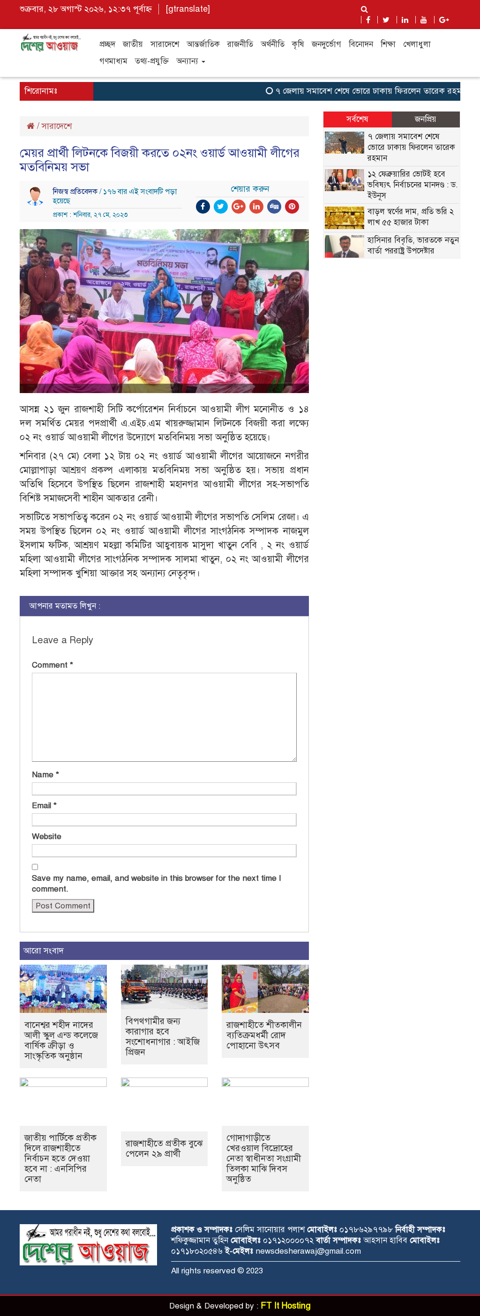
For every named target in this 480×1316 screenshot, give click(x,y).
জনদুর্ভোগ (326, 44)
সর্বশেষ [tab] (357, 119)
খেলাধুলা (417, 44)
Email (44, 805)
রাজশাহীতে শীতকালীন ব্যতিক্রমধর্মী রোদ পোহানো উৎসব (264, 1035)
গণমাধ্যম (113, 61)
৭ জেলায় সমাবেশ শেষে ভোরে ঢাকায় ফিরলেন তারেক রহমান (359, 91)
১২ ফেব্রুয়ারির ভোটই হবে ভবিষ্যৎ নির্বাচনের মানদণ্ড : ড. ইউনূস (413, 185)
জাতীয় (133, 44)
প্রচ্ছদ (107, 44)
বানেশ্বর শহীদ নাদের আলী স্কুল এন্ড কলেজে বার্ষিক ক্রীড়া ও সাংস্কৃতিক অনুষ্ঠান (61, 1040)
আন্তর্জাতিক (203, 44)
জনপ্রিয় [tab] (425, 119)
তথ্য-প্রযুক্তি (152, 61)
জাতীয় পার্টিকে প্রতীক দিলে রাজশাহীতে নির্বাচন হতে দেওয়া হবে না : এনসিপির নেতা (60, 1158)
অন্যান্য (188, 61)
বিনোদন (361, 44)
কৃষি (298, 44)
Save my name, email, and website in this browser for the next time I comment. (156, 883)
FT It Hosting (286, 1306)
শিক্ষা (388, 44)
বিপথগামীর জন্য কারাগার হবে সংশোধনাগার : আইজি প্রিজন (163, 1036)
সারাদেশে (164, 44)
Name (45, 775)
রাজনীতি (240, 44)
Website (46, 836)
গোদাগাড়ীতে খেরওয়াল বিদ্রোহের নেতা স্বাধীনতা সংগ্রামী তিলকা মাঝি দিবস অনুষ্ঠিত (263, 1158)
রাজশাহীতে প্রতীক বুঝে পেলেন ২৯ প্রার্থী (164, 1148)
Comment (52, 665)
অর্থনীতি (273, 44)
